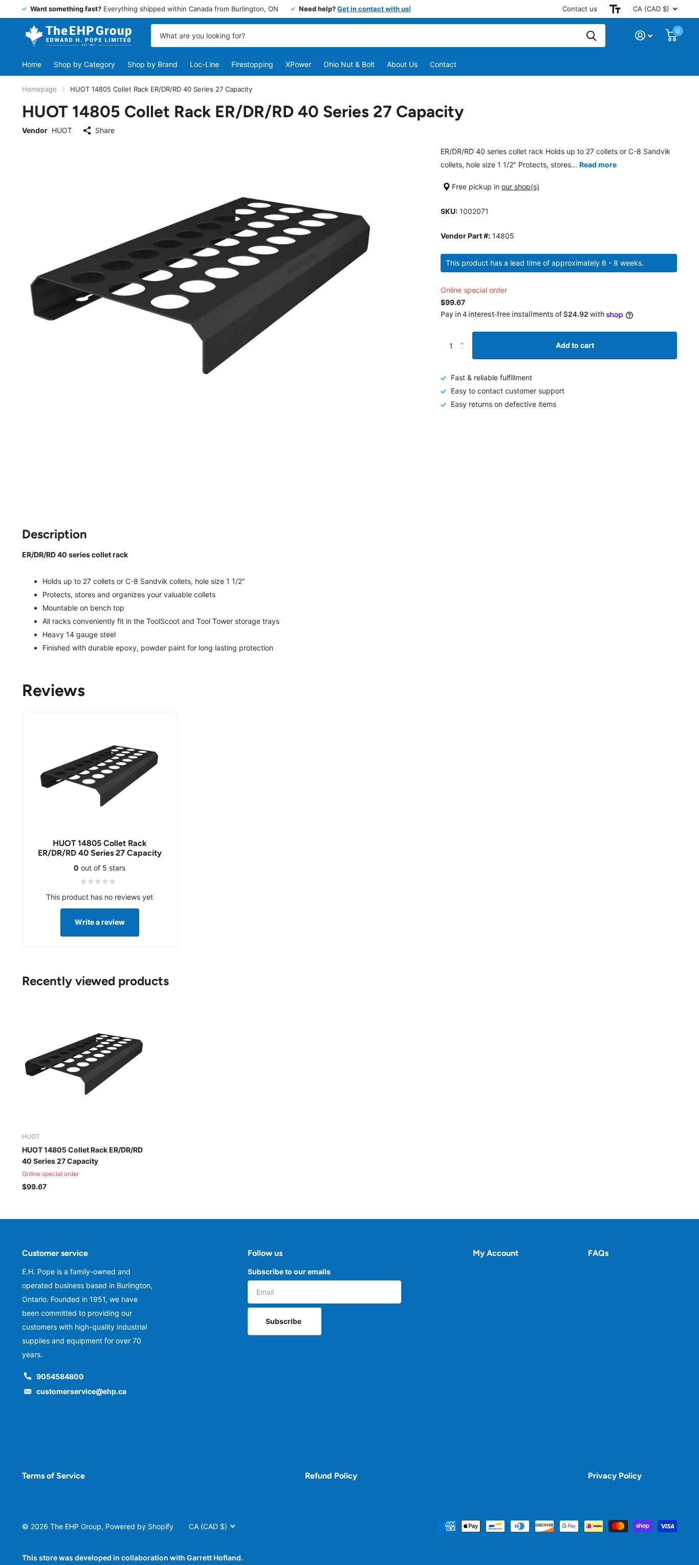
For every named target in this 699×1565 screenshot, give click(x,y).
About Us (402, 64)
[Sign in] (644, 35)
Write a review (100, 922)
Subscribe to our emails (289, 1271)
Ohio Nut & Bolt (349, 64)
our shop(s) (520, 186)
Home (31, 64)
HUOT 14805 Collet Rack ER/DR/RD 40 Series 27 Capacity (82, 1155)
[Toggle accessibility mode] (615, 9)
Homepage (39, 89)
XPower (298, 64)
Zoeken (591, 35)
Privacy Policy (615, 1476)
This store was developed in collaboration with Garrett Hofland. (132, 1557)
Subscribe (284, 1321)
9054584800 (60, 1376)
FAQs (598, 1253)
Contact (443, 64)
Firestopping (252, 64)
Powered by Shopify (139, 1526)
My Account (495, 1253)
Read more (598, 164)
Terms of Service (53, 1476)
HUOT (62, 130)
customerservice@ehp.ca (81, 1391)
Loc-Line (204, 64)
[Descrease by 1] (464, 354)
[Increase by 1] (464, 336)
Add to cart (575, 345)
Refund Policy (331, 1476)
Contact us (579, 9)
